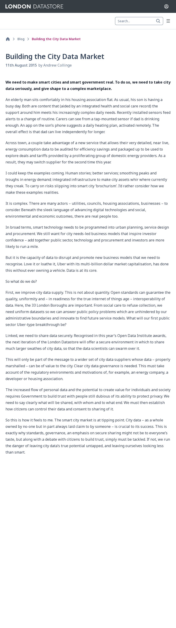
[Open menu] (168, 21)
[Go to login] (166, 6)
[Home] (8, 39)
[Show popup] (159, 21)
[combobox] (139, 21)
